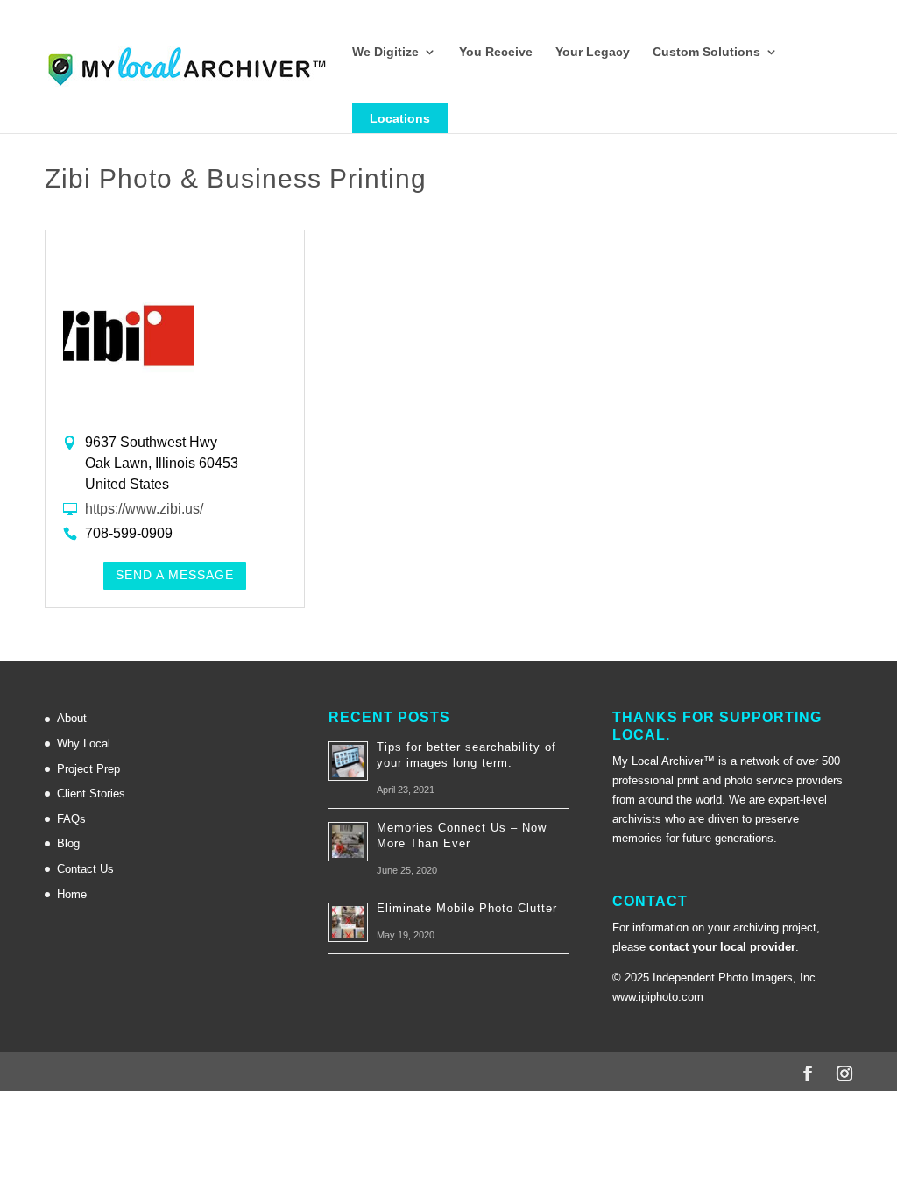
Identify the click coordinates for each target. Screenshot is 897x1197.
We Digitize (385, 52)
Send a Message (175, 575)
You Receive (496, 52)
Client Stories (91, 793)
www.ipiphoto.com (657, 996)
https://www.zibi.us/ (144, 508)
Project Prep (88, 769)
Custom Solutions (706, 52)
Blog (68, 843)
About (72, 718)
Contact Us (85, 868)
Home (72, 894)
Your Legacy (592, 52)
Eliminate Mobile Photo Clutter (467, 908)
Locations (400, 118)
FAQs (71, 818)
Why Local (83, 743)
